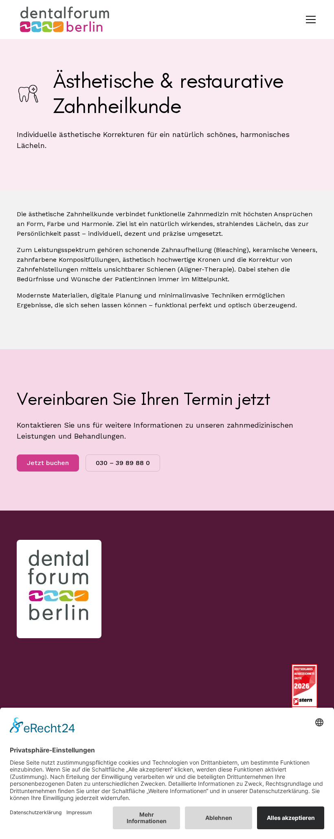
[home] (65, 19)
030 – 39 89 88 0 (123, 463)
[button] (309, 19)
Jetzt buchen (48, 463)
